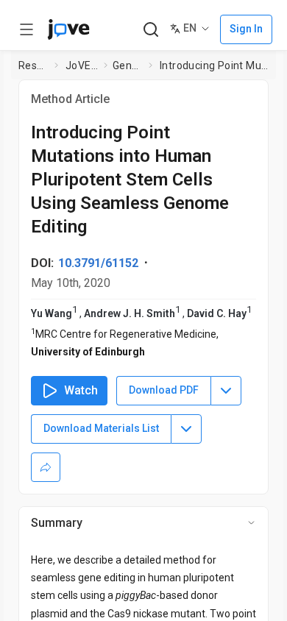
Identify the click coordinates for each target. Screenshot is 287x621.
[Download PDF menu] (225, 390)
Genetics (128, 65)
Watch (81, 390)
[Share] (45, 467)
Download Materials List (101, 428)
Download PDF (164, 390)
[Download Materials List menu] (186, 429)
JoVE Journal (81, 65)
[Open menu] (26, 29)
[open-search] (150, 29)
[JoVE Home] (68, 29)
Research (33, 65)
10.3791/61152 (98, 263)
